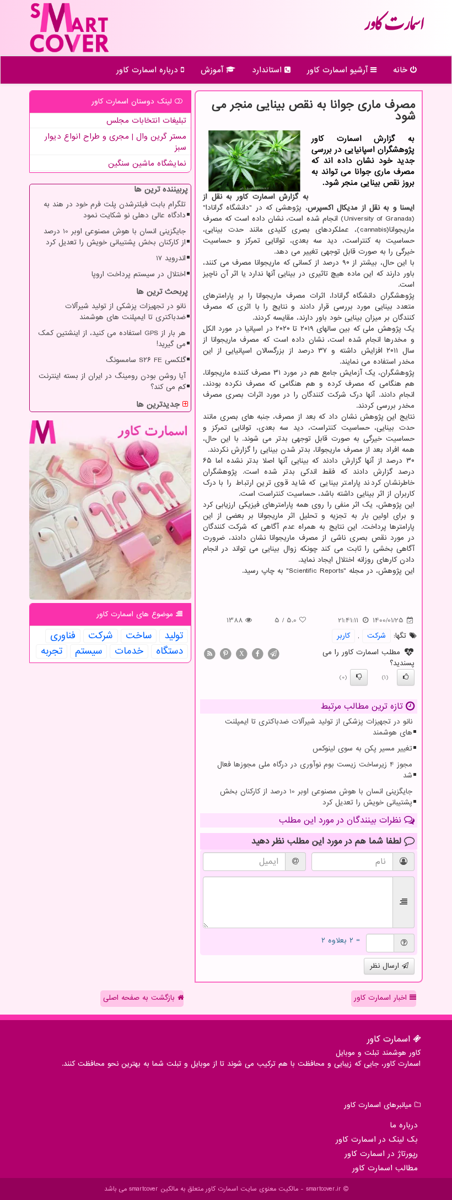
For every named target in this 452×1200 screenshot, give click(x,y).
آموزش (213, 70)
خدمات (129, 651)
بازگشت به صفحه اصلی (140, 998)
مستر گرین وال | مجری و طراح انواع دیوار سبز (115, 142)
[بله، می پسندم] (406, 677)
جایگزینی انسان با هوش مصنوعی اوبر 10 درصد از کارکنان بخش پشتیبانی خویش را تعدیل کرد (316, 797)
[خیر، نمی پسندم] (359, 677)
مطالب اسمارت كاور (385, 1168)
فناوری (63, 636)
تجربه (51, 651)
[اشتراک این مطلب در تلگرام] (273, 653)
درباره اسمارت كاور (148, 70)
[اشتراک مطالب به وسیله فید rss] (209, 653)
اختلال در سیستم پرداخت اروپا (139, 274)
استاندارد (268, 70)
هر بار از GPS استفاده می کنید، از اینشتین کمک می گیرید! (112, 338)
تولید (173, 636)
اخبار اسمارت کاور (382, 998)
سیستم (88, 651)
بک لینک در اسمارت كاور (377, 1139)
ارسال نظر (386, 966)
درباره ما (404, 1125)
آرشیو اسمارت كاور (338, 70)
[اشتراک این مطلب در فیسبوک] (257, 653)
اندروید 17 (171, 258)
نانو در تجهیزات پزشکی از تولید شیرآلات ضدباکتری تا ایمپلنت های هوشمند (318, 727)
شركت (376, 636)
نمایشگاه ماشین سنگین (147, 163)
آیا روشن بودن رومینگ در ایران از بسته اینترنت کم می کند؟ (112, 381)
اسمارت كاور (394, 27)
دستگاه (169, 651)
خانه (401, 70)
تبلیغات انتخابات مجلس (146, 120)
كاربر (343, 636)
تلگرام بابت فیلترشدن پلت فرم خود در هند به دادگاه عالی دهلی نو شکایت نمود (115, 210)
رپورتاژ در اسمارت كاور (381, 1154)
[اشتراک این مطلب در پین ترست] (225, 653)
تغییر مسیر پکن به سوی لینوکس (362, 748)
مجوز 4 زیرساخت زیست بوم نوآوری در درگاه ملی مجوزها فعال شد (314, 770)
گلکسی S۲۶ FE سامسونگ (146, 360)
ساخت (139, 636)
